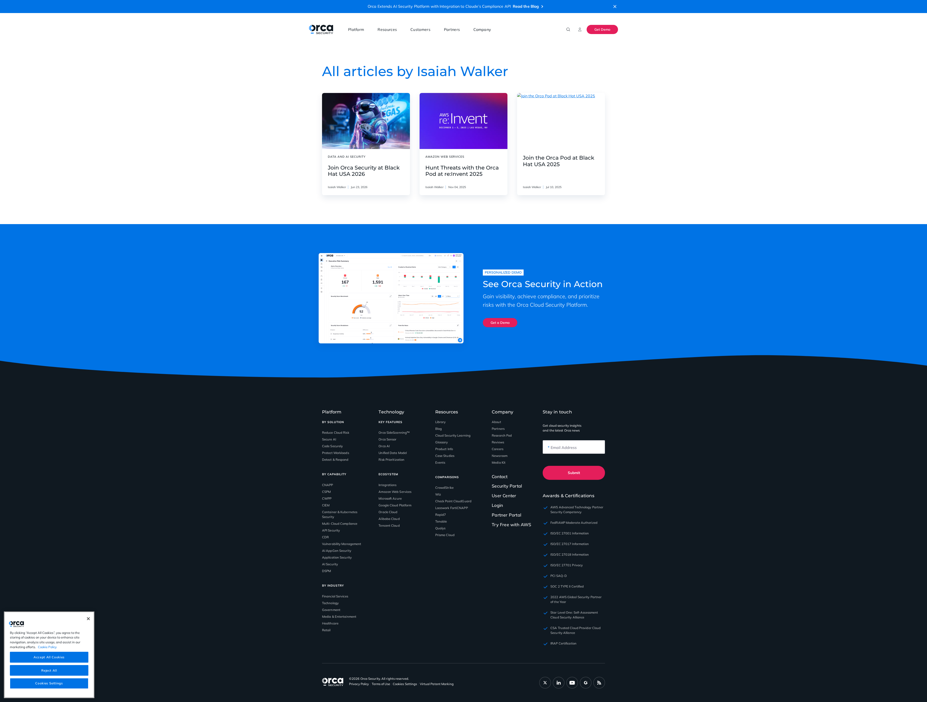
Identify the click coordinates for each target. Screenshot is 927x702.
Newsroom (499, 456)
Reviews (498, 442)
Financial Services (335, 596)
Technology (330, 603)
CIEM (326, 505)
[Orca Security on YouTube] (572, 682)
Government (331, 610)
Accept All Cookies (49, 657)
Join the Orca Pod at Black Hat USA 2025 (558, 161)
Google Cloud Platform (395, 505)
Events (440, 462)
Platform (356, 29)
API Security (331, 530)
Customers (420, 29)
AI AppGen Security (336, 551)
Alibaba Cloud (389, 519)
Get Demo (602, 29)
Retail (326, 630)
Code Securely (332, 446)
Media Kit (499, 462)
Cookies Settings (49, 683)
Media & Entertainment (339, 616)
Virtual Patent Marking (437, 684)
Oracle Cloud (388, 512)
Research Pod (502, 435)
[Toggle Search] (568, 29)
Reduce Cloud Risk (335, 432)
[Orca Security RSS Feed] (599, 682)
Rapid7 (440, 515)
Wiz (438, 494)
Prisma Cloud (445, 535)
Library (440, 422)
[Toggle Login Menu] (580, 29)
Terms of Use (381, 684)
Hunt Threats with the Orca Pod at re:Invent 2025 (462, 171)
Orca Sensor (387, 439)
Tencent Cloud (389, 525)
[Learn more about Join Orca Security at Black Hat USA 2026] (366, 121)
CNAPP (327, 485)
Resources (387, 29)
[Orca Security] (321, 29)
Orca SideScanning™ (394, 432)
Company (482, 29)
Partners (452, 29)
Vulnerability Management (341, 544)
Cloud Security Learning (453, 435)
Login (497, 505)
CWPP (326, 498)
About (496, 422)
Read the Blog (526, 6)
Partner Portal (506, 515)
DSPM (326, 571)
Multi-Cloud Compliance (339, 523)
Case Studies (444, 456)
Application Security (337, 557)
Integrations (387, 485)
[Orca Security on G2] (585, 682)
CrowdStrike (444, 487)
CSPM (326, 492)
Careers (497, 449)
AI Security (330, 564)
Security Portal (507, 486)
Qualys (440, 528)
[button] (614, 6)
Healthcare (330, 623)
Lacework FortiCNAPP (451, 508)
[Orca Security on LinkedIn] (558, 682)
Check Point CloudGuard (453, 501)
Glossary (441, 442)
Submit (574, 472)
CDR (325, 537)
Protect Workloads (335, 453)
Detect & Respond (335, 459)
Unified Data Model (393, 453)
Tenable (441, 521)
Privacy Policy (359, 684)
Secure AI (329, 439)
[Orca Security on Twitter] (545, 682)
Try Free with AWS (511, 524)
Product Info (444, 449)
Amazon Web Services (395, 492)
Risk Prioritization (391, 459)
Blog (438, 429)
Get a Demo (500, 322)
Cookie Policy (47, 647)
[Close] (88, 618)
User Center (504, 495)
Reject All (49, 670)
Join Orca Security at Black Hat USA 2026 (364, 171)
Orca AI (384, 446)
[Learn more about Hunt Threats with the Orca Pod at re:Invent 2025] (463, 121)
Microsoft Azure (390, 498)
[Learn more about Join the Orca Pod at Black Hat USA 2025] (561, 121)
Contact (499, 477)
